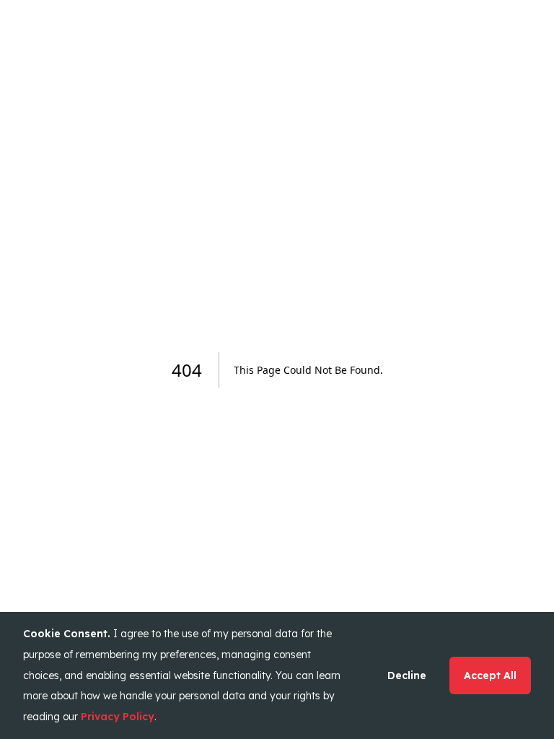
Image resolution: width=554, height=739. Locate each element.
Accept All (490, 675)
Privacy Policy (117, 716)
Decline (406, 675)
